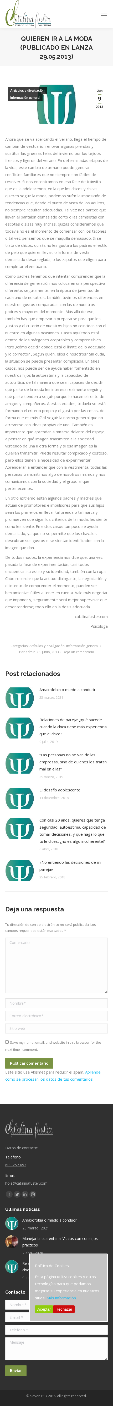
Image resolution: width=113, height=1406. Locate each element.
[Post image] (19, 697)
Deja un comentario (78, 651)
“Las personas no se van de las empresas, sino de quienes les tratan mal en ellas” (73, 762)
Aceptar (44, 1309)
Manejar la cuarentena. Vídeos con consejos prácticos (60, 1242)
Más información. (62, 1297)
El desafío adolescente (59, 789)
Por (27, 651)
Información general (25, 98)
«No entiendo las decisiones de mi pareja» (70, 866)
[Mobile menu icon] (104, 14)
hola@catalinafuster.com (26, 1183)
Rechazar (63, 1309)
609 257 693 (15, 1164)
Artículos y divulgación (27, 90)
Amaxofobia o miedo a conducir (67, 689)
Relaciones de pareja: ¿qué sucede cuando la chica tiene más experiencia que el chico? (73, 726)
